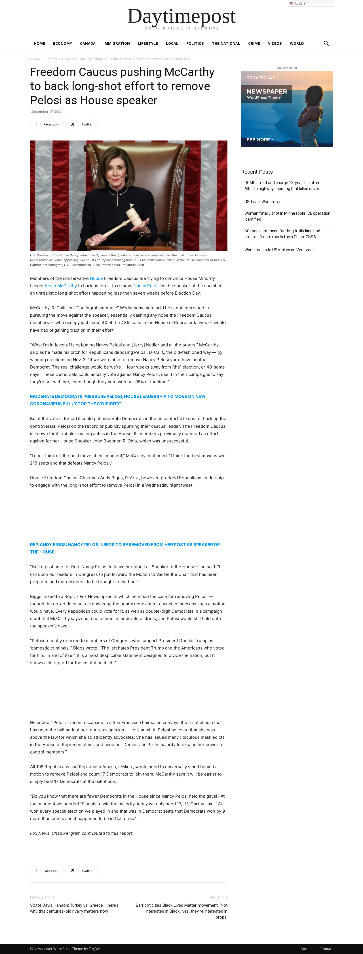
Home (39, 43)
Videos (275, 43)
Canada (88, 43)
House (96, 278)
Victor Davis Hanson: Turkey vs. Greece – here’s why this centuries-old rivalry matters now (74, 908)
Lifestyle (148, 43)
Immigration (117, 43)
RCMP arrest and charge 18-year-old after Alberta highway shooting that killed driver (282, 185)
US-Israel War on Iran (263, 201)
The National (226, 43)
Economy (62, 43)
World (297, 43)
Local (172, 43)
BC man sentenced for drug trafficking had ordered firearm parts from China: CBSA (282, 234)
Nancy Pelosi (147, 285)
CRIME (254, 43)
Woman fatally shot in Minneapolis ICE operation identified (287, 216)
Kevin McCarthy (61, 285)
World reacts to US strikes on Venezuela (280, 250)
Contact (326, 948)
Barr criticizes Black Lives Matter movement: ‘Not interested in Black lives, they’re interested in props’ (181, 911)
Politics (195, 43)
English (300, 3)
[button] (326, 44)
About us (308, 948)
